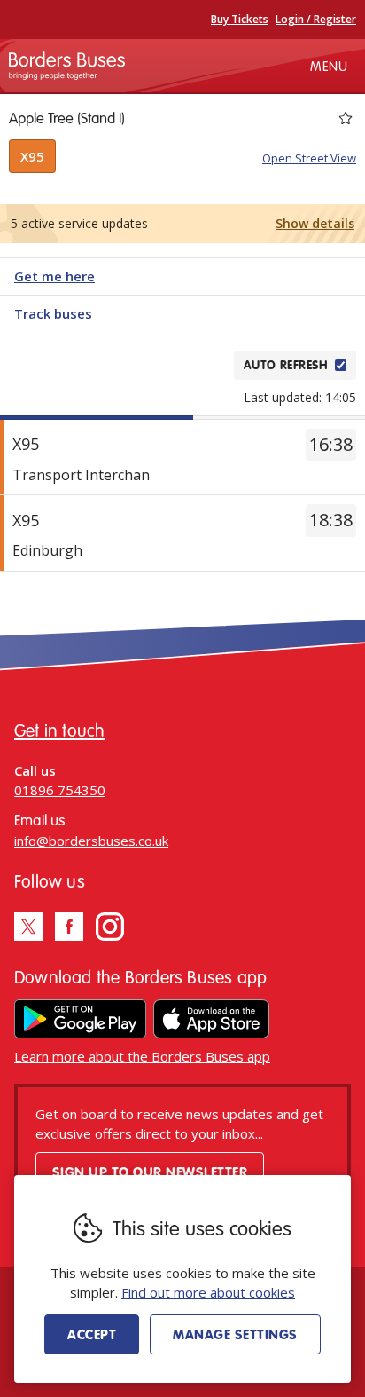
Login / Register (316, 19)
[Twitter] (28, 926)
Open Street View (309, 158)
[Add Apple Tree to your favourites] (345, 118)
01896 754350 (59, 790)
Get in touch (59, 730)
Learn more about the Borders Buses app (142, 1056)
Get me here (54, 276)
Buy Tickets (239, 19)
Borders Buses (67, 65)
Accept (91, 1334)
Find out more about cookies (208, 1292)
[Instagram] (110, 926)
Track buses (53, 313)
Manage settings (235, 1334)
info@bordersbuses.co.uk (91, 840)
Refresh (190, 365)
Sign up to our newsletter (149, 1171)
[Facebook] (69, 926)
